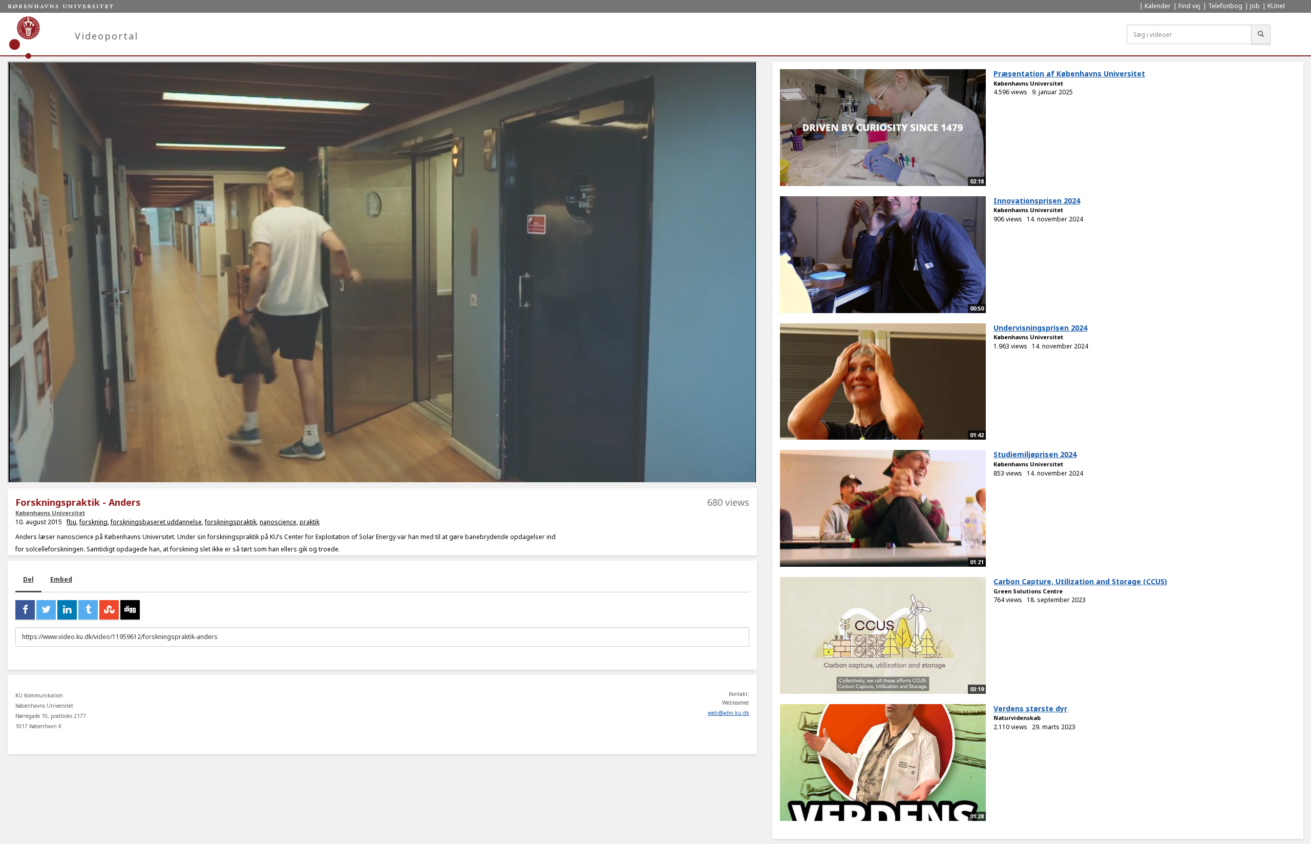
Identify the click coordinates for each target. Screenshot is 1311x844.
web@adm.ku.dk (728, 712)
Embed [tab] (61, 579)
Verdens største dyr (1030, 708)
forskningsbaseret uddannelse (156, 522)
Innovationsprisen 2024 (1036, 200)
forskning (93, 522)
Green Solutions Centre (1028, 591)
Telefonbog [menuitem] (1225, 6)
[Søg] (1261, 34)
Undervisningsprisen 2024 (1040, 328)
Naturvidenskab (1017, 718)
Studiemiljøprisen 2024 (1034, 454)
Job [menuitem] (1255, 6)
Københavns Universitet (50, 513)
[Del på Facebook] (25, 610)
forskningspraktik (231, 522)
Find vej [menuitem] (1189, 6)
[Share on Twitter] (46, 610)
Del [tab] (28, 579)
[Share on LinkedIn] (67, 610)
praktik (310, 522)
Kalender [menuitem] (1158, 6)
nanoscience (278, 522)
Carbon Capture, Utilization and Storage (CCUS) (1080, 581)
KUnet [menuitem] (1276, 6)
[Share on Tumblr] (88, 610)
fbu (71, 522)
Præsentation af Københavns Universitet (1069, 73)
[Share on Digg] (130, 610)
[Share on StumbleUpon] (109, 610)
